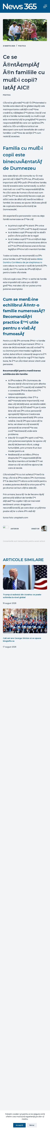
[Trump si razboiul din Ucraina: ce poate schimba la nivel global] (25, 577)
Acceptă (19, 1125)
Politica (22, 46)
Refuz (31, 1125)
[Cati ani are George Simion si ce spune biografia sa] (25, 621)
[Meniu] (45, 6)
